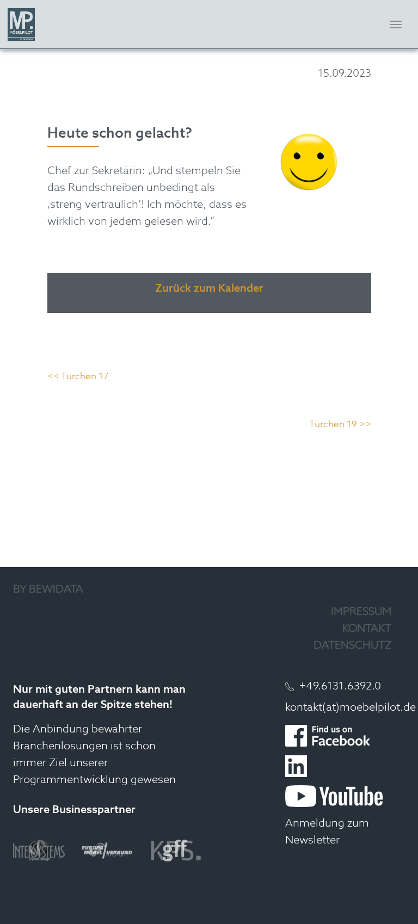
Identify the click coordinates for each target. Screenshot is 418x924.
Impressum (361, 612)
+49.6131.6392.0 (340, 686)
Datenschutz (352, 645)
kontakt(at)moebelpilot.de (350, 708)
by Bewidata (48, 589)
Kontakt (366, 629)
